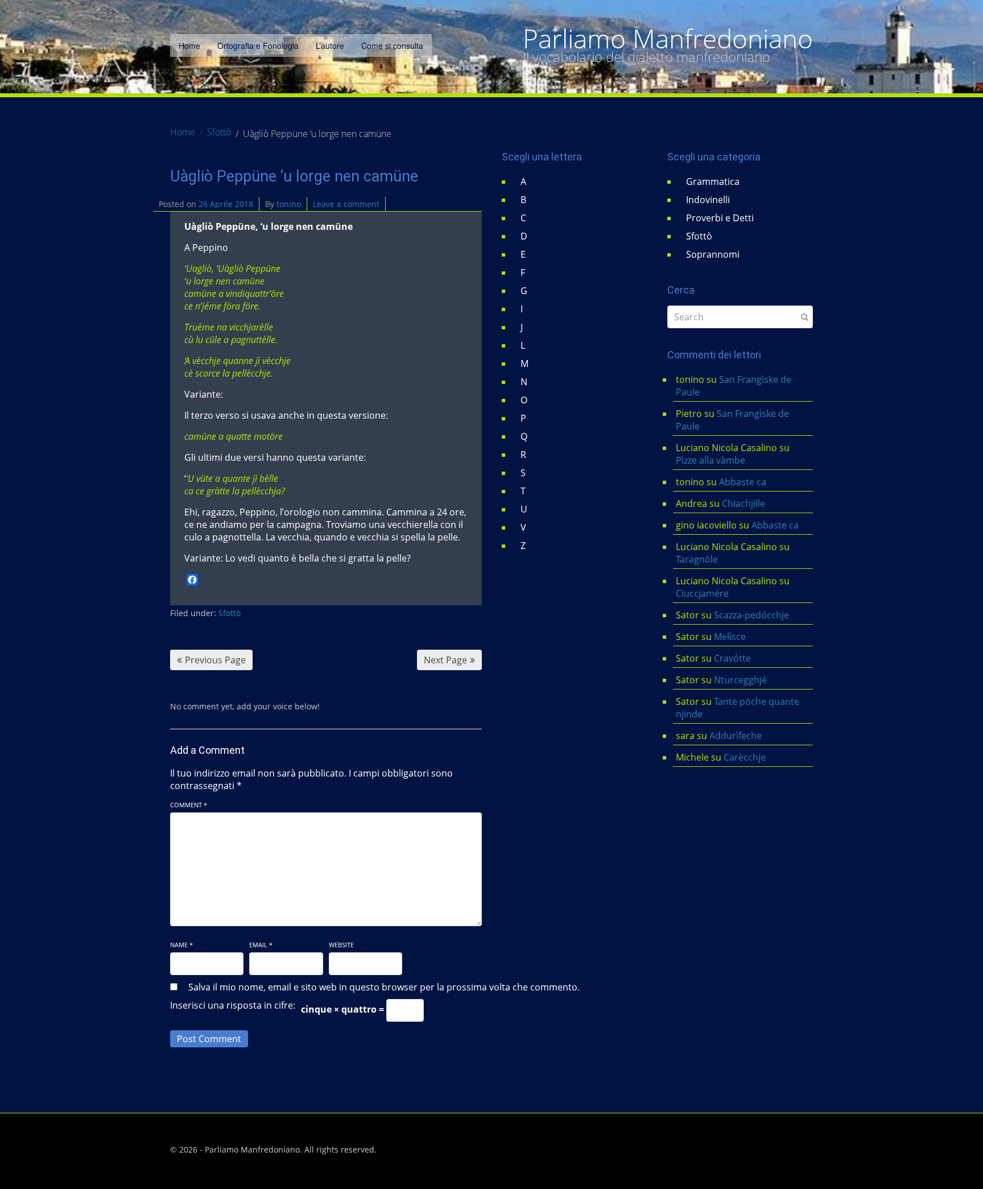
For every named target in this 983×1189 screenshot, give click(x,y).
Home (189, 45)
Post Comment (209, 1039)
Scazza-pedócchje (751, 615)
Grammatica (713, 181)
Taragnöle (697, 559)
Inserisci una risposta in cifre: (232, 1005)
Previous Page (215, 660)
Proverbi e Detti (720, 218)
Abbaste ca (742, 482)
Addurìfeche (735, 735)
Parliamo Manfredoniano (668, 38)
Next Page (445, 660)
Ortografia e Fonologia (258, 45)
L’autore (330, 45)
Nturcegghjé (740, 680)
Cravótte (732, 658)
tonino (288, 204)
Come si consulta (392, 45)
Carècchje (746, 757)
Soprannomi (713, 254)
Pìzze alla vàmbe (710, 460)
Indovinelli (708, 199)
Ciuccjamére (702, 593)
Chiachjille (743, 503)
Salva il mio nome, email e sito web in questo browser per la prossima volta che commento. (384, 987)
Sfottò (229, 613)
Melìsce (730, 636)
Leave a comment (346, 204)
